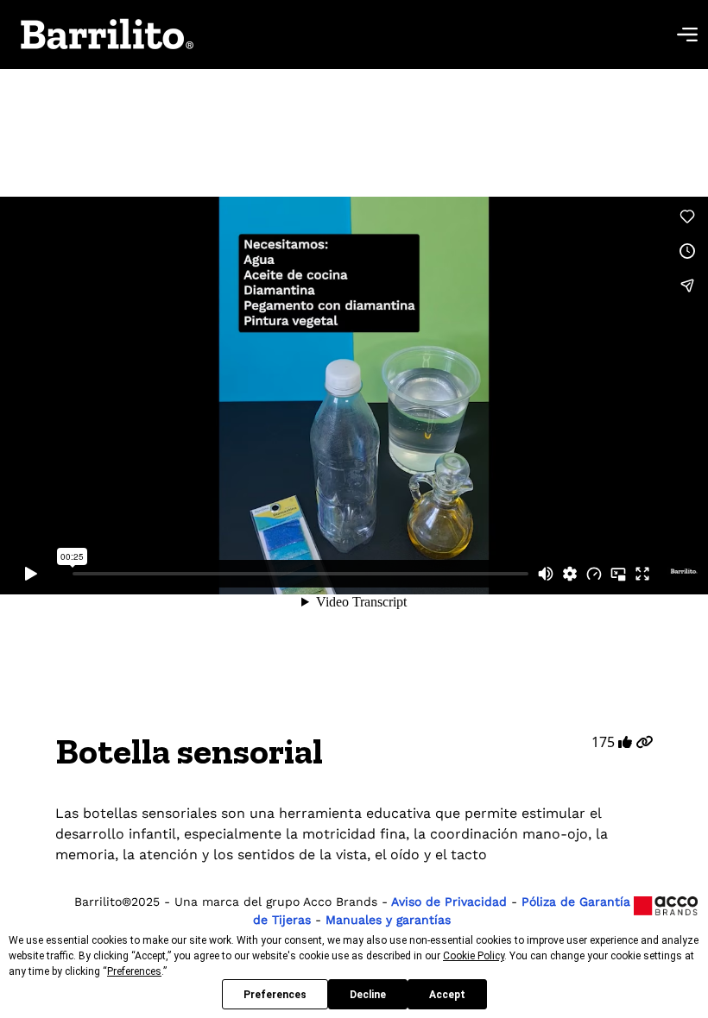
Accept (447, 995)
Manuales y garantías (388, 920)
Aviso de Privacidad (449, 901)
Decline (368, 995)
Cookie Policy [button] (473, 956)
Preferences (275, 995)
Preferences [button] (134, 971)
